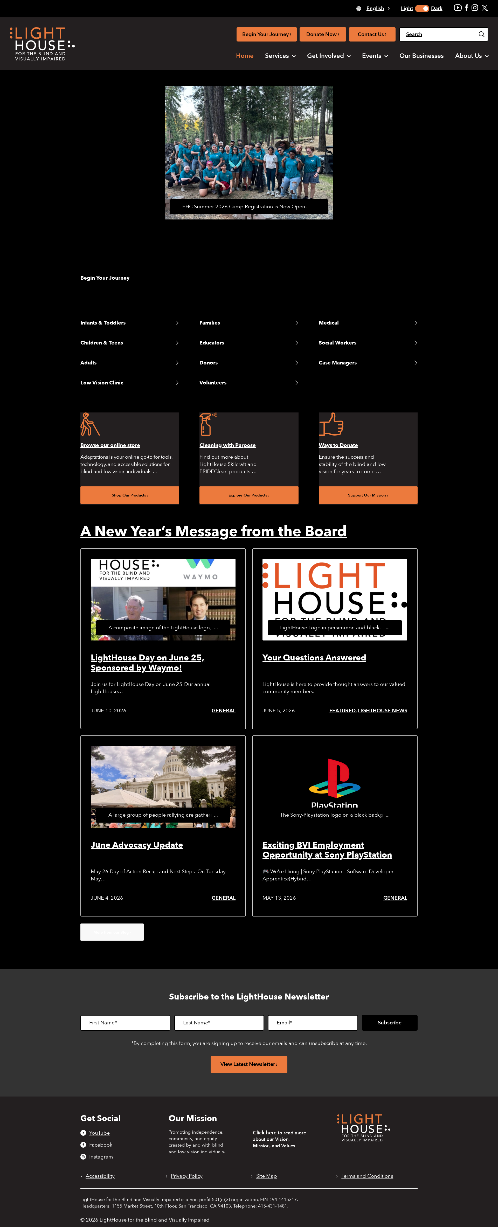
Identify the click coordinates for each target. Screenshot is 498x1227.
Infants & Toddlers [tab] (103, 322)
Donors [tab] (208, 362)
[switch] (422, 8)
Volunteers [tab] (212, 382)
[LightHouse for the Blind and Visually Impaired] (363, 1139)
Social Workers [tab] (337, 342)
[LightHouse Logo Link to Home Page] (42, 43)
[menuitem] (244, 56)
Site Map (266, 1176)
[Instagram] (475, 7)
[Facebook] (466, 7)
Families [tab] (209, 322)
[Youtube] (458, 7)
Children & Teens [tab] (101, 342)
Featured (342, 710)
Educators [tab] (211, 342)
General (224, 710)
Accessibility (100, 1176)
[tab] (373, 8)
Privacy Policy (187, 1176)
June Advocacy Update (137, 845)
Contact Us (372, 34)
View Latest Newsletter (247, 1064)
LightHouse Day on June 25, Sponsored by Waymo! (147, 662)
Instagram (101, 1156)
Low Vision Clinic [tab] (101, 382)
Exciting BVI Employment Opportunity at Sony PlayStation (327, 850)
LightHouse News (382, 710)
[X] (484, 7)
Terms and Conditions (367, 1176)
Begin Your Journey (266, 34)
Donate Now (322, 34)
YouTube (99, 1132)
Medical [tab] (329, 322)
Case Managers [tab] (338, 362)
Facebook (100, 1144)
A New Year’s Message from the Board (213, 531)
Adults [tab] (88, 362)
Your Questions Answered (314, 658)
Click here (264, 1132)
